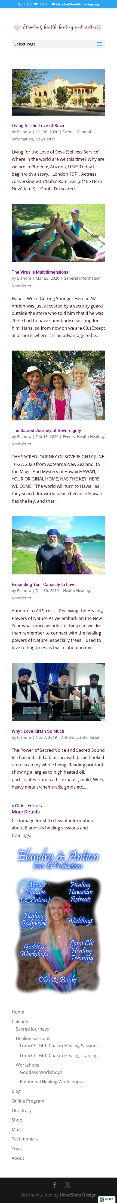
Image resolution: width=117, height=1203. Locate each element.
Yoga (17, 1149)
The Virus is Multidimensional (41, 272)
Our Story (22, 1110)
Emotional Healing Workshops (51, 1082)
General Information (82, 278)
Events (69, 131)
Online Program (28, 1101)
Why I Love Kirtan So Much (38, 731)
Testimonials (25, 1139)
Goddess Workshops (41, 1072)
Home (18, 1012)
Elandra (24, 131)
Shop (17, 1120)
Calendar (21, 1022)
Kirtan (95, 737)
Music (18, 1129)
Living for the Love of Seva (38, 125)
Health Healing (90, 436)
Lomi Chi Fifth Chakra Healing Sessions (59, 1046)
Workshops (27, 1065)
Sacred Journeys (32, 1029)
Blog (16, 1091)
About (18, 1158)
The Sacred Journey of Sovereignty (46, 430)
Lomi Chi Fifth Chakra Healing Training (59, 1055)
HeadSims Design (78, 1195)
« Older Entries (27, 806)
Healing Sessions (33, 1038)
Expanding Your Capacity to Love (44, 584)
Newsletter (45, 139)
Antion (67, 737)
